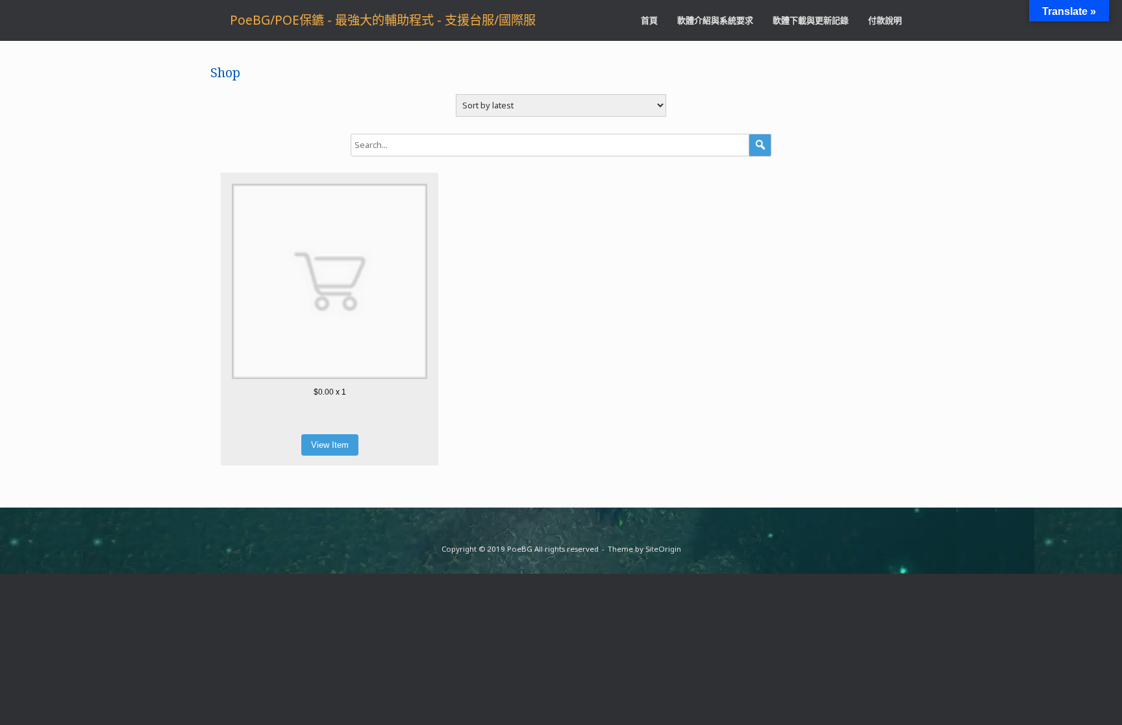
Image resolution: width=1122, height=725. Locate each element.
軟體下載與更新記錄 (811, 20)
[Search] (760, 145)
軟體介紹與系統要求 (715, 20)
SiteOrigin (663, 549)
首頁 (649, 20)
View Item (330, 445)
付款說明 (885, 20)
